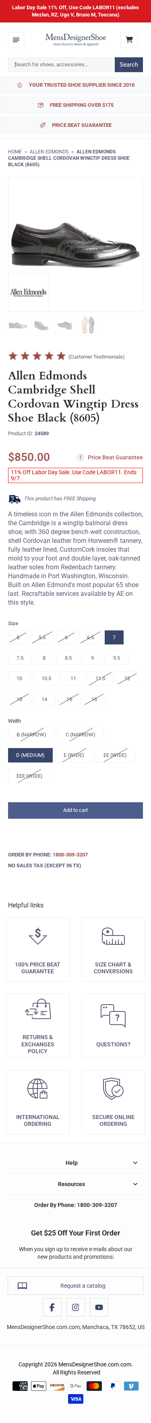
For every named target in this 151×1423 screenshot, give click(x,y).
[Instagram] (76, 1307)
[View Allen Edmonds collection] (28, 292)
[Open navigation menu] (16, 40)
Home (15, 152)
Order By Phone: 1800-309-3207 (75, 1205)
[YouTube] (99, 1307)
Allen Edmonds (49, 152)
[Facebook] (52, 1307)
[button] (75, 810)
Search (129, 64)
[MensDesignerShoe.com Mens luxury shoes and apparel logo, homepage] (76, 40)
